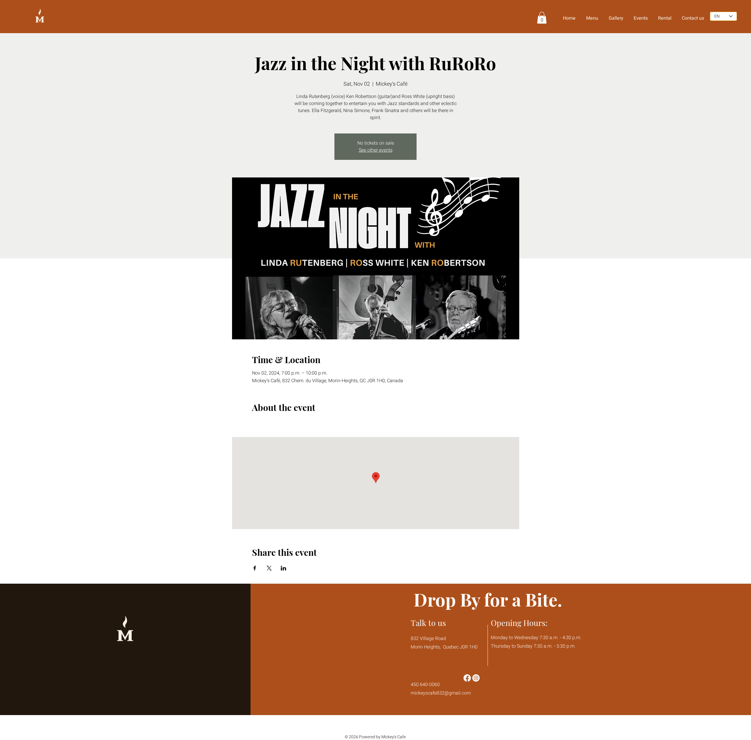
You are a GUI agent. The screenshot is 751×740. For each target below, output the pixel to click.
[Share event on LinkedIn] (283, 568)
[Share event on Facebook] (255, 568)
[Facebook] (467, 678)
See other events (376, 150)
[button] (542, 18)
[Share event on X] (269, 568)
